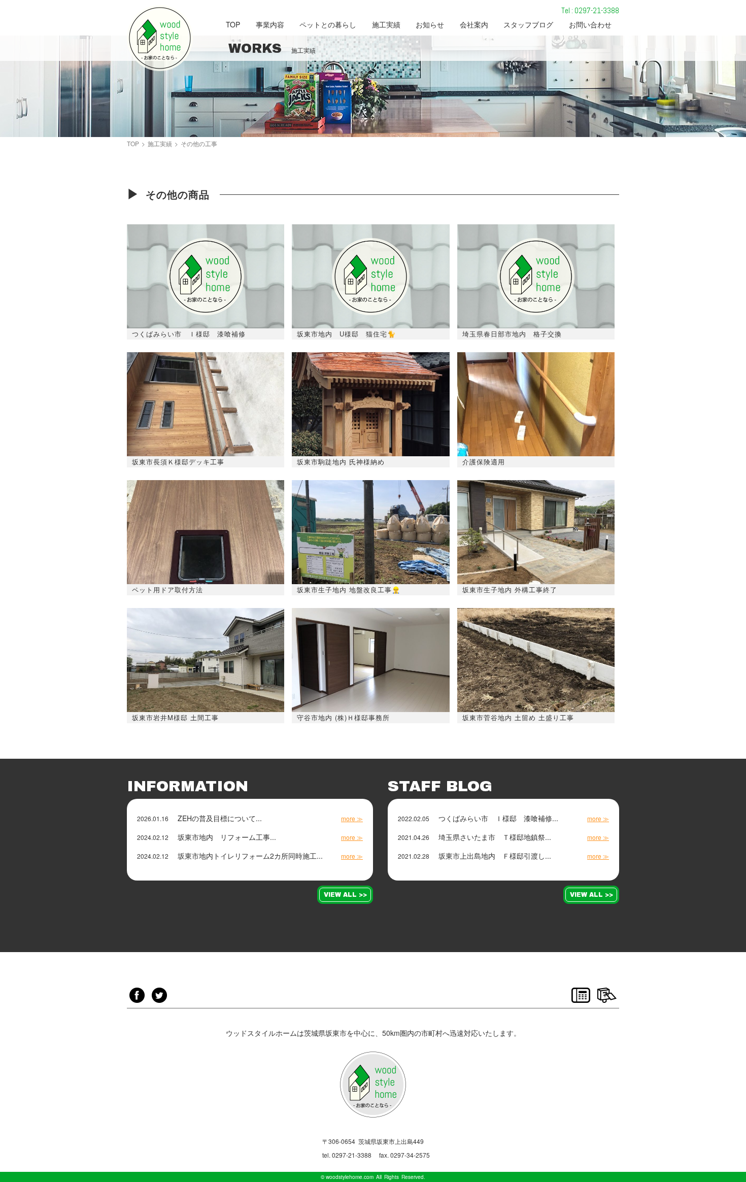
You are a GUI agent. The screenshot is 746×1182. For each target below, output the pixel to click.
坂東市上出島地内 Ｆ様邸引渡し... (494, 856)
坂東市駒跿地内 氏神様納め (341, 461)
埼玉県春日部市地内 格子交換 (512, 334)
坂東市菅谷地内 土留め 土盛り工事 (518, 717)
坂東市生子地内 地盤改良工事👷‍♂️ (348, 589)
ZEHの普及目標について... (220, 818)
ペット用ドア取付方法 (167, 589)
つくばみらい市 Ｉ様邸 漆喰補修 (189, 334)
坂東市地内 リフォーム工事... (227, 837)
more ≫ (352, 819)
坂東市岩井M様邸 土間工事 (175, 717)
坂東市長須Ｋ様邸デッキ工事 (178, 461)
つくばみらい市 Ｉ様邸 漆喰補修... (498, 818)
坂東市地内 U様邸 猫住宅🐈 (346, 334)
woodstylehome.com (350, 1176)
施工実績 (160, 144)
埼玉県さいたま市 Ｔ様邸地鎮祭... (494, 837)
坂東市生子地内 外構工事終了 (509, 589)
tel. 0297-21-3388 (346, 1155)
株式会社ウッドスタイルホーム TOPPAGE (160, 38)
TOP (133, 144)
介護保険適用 (483, 461)
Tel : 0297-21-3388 (590, 10)
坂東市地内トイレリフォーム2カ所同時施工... (250, 856)
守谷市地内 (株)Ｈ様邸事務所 (343, 717)
